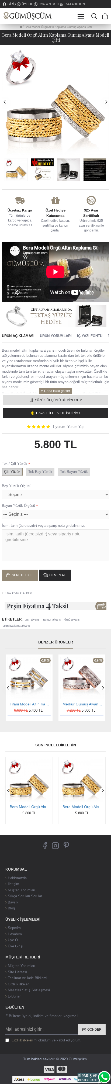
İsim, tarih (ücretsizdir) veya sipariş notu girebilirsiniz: (43, 526)
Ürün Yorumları (56, 336)
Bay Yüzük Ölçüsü (16, 486)
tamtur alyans (52, 619)
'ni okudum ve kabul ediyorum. (46, 1040)
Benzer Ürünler (55, 642)
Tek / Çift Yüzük (14, 464)
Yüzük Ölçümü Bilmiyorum (58, 400)
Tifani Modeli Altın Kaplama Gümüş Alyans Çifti (30, 704)
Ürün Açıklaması (18, 336)
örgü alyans (72, 619)
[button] (4, 101)
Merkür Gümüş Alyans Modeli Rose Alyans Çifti (83, 704)
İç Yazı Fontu (89, 336)
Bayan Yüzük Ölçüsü (18, 506)
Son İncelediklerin (55, 745)
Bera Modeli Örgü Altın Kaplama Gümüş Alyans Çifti (30, 807)
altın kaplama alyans (16, 625)
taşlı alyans (32, 619)
